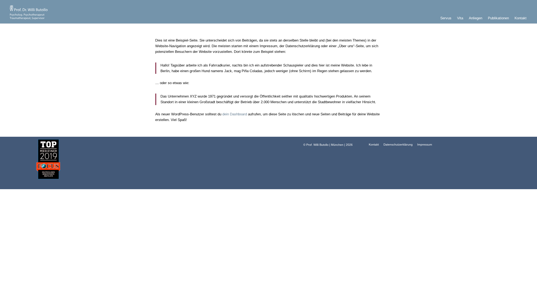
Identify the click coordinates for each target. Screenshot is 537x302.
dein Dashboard (234, 114)
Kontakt (521, 18)
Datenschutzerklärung (398, 144)
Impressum (424, 144)
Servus (445, 18)
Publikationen (498, 18)
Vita (460, 18)
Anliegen (475, 18)
